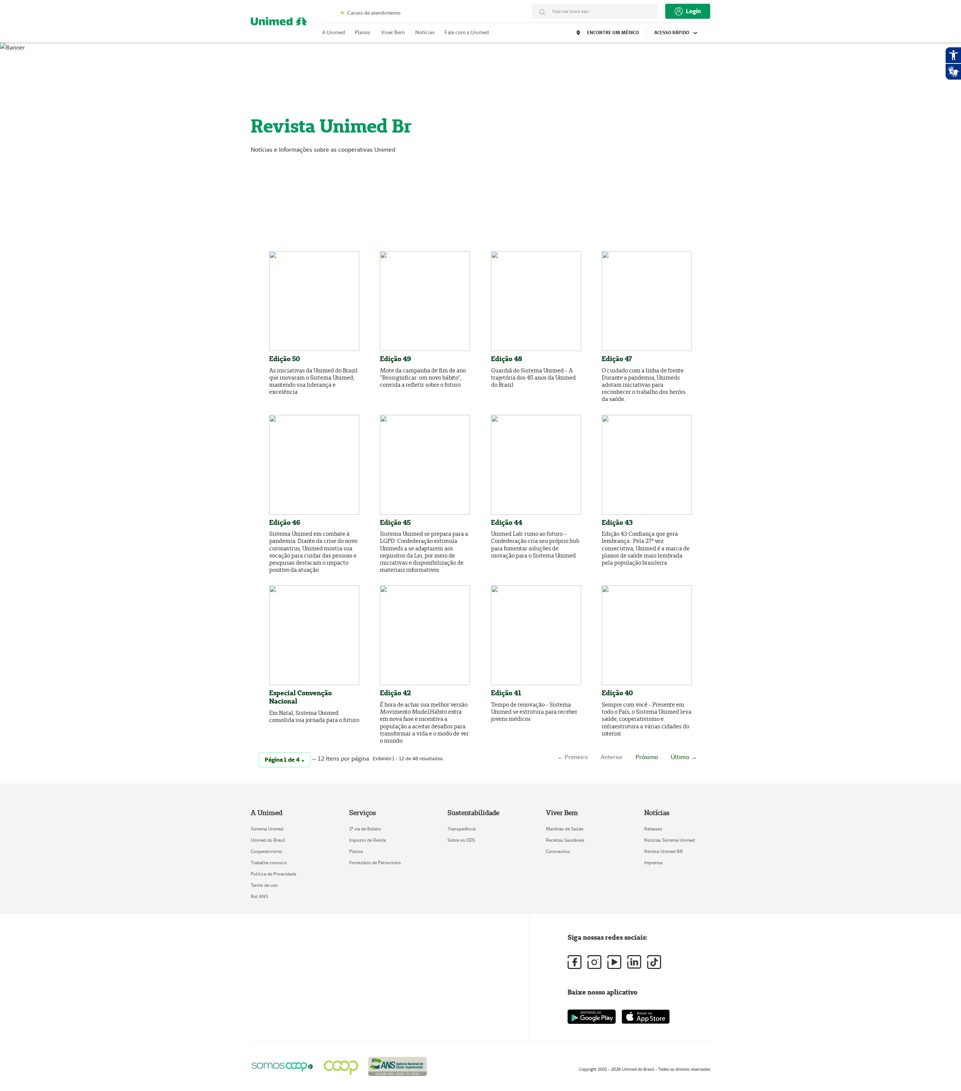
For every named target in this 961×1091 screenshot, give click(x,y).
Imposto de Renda (367, 840)
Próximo (647, 757)
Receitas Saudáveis (565, 840)
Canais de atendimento (373, 12)
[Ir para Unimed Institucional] (279, 23)
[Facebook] (574, 962)
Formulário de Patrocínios (375, 862)
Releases (653, 829)
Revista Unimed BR (663, 851)
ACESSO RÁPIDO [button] (672, 32)
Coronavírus (558, 851)
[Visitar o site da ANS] (397, 1065)
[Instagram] (594, 962)
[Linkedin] (634, 962)
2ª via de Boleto (365, 829)
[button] (284, 759)
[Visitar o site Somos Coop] (282, 1066)
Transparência (461, 829)
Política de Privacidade (273, 874)
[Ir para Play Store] (592, 1016)
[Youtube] (614, 962)
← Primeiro (572, 757)
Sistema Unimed (267, 829)
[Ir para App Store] (646, 1017)
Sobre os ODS (461, 840)
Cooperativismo (266, 851)
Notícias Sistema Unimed (669, 840)
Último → (684, 757)
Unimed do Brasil (268, 840)
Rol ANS (259, 896)
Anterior (612, 757)
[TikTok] (654, 962)
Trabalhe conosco (269, 862)
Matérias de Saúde (564, 829)
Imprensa (653, 862)
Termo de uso (264, 885)
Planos (356, 851)
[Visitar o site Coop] (341, 1065)
